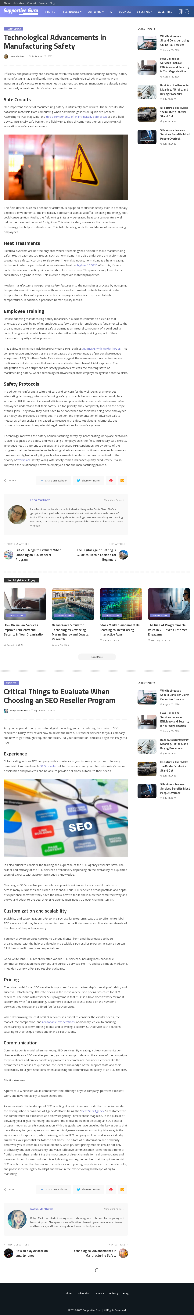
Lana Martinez (17, 56)
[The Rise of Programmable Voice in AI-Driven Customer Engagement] (169, 604)
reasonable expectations (58, 1022)
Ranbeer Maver (18, 1299)
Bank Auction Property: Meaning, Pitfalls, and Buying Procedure (174, 89)
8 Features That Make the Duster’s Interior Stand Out (174, 112)
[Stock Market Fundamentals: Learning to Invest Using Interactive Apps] (121, 604)
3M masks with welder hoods (101, 348)
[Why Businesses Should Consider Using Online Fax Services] (147, 43)
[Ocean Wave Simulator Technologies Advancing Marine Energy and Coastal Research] (73, 604)
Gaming (10, 1280)
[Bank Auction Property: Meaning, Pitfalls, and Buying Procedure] (147, 92)
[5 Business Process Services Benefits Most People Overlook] (147, 137)
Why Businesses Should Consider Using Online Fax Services (174, 40)
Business (11, 683)
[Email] (122, 480)
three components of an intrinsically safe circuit (76, 116)
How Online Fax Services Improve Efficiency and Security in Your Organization (174, 65)
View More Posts (112, 500)
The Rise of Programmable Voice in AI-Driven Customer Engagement (167, 630)
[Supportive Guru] (21, 12)
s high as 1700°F (86, 265)
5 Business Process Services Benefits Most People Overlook (175, 134)
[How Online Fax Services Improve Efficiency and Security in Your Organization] (147, 67)
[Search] (187, 11)
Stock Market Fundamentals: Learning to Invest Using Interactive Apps (120, 630)
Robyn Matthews (19, 710)
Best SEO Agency (92, 1111)
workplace (24, 460)
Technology (13, 28)
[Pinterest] (111, 480)
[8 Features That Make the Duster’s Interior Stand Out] (147, 114)
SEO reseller (48, 766)
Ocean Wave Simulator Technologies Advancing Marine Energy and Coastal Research (70, 632)
